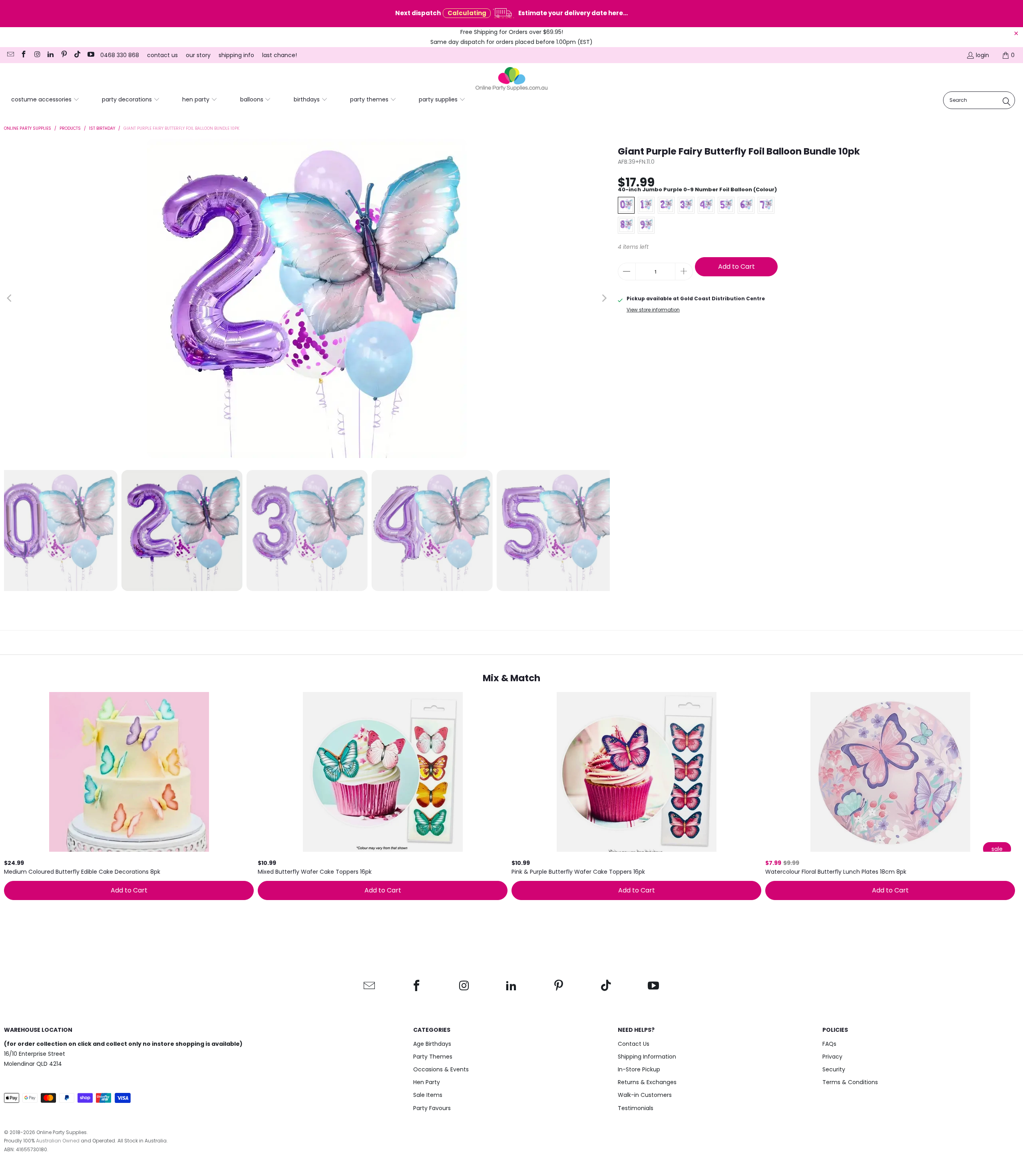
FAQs (829, 1044)
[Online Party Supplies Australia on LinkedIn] (50, 55)
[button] (45, 99)
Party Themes (432, 1057)
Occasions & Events (441, 1069)
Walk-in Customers (645, 1095)
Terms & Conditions (850, 1082)
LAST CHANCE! (279, 55)
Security (833, 1069)
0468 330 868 (119, 55)
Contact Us (633, 1044)
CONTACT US (162, 55)
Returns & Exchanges (647, 1082)
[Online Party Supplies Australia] (511, 79)
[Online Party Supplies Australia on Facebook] (24, 55)
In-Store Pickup (639, 1069)
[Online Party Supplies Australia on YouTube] (90, 55)
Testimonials (635, 1108)
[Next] (603, 298)
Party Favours (432, 1108)
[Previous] (10, 298)
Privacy (832, 1057)
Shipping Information (647, 1057)
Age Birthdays (432, 1044)
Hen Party (426, 1082)
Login (982, 55)
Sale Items (427, 1095)
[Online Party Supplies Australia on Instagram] (37, 55)
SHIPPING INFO (236, 55)
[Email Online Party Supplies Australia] (10, 55)
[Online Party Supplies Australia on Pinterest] (64, 55)
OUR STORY (198, 55)
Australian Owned (58, 1140)
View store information (653, 310)
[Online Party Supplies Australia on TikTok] (77, 55)
